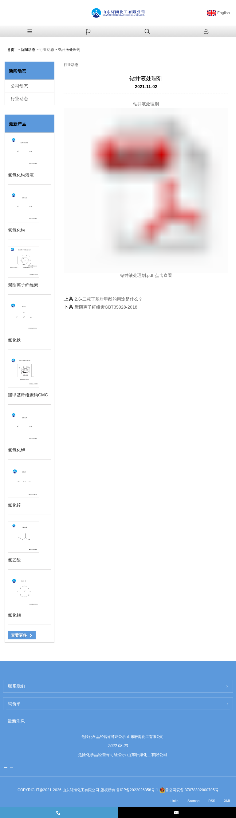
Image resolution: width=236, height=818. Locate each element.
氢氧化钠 (16, 230)
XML (227, 801)
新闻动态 (28, 49)
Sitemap (193, 801)
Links (175, 801)
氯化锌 (14, 505)
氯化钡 (14, 615)
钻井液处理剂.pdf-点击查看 (146, 275)
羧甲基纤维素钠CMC (28, 394)
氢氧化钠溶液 (21, 174)
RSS (211, 801)
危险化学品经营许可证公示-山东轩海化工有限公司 (122, 737)
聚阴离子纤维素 (23, 284)
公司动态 (19, 85)
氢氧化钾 (16, 449)
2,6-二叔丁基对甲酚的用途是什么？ (109, 299)
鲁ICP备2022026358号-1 (137, 790)
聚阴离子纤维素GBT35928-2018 (106, 307)
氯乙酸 (14, 559)
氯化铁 (14, 340)
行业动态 (46, 49)
